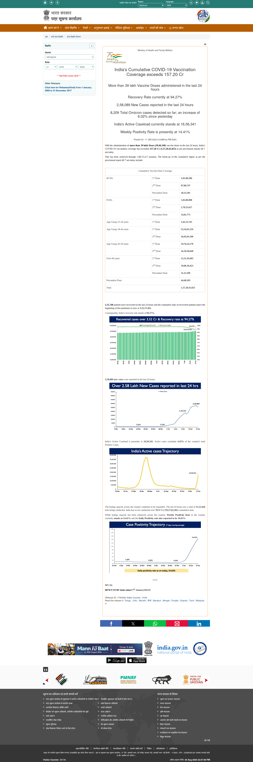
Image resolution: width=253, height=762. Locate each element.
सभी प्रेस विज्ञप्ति (57, 36)
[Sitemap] (202, 2)
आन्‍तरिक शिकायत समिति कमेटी (57, 707)
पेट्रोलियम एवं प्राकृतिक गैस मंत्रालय (173, 732)
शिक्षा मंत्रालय (165, 724)
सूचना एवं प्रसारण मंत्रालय (170, 698)
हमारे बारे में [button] (53, 28)
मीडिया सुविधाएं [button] (122, 28)
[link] (95, 648)
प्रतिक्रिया (173, 748)
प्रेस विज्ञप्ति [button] (71, 28)
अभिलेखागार (160, 748)
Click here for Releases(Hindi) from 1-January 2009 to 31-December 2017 (68, 89)
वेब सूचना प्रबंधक (107, 724)
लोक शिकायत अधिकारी (109, 703)
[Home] (45, 28)
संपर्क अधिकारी (106, 707)
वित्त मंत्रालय (165, 707)
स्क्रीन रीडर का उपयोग (127, 2)
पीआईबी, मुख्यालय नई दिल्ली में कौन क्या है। (117, 698)
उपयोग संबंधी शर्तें (136, 748)
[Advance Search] (208, 2)
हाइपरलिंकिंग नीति (82, 748)
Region (140, 1)
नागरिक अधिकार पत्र (108, 715)
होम (46, 36)
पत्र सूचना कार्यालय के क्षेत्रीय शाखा (59, 703)
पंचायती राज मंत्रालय (168, 728)
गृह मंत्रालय (164, 715)
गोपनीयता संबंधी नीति (100, 748)
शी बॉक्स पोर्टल (106, 728)
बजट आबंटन (105, 711)
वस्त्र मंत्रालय (165, 703)
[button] (191, 2)
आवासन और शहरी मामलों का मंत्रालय (173, 719)
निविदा (149, 748)
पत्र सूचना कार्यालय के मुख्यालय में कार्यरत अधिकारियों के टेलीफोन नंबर (72, 698)
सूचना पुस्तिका (51, 724)
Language (169, 1)
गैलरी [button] (85, 28)
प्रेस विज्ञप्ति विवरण (73, 36)
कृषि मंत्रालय (165, 711)
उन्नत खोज (177, 28)
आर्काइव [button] (140, 28)
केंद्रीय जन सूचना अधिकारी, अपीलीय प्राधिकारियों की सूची (67, 711)
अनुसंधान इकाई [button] (101, 28)
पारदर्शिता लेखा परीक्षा (53, 719)
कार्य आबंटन (50, 715)
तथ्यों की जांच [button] (156, 28)
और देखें (207, 740)
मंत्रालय (48, 52)
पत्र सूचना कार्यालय (66, 19)
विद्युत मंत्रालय (165, 736)
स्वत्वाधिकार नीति (119, 748)
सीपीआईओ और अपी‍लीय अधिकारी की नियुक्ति (117, 719)
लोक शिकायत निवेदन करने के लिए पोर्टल (60, 728)
